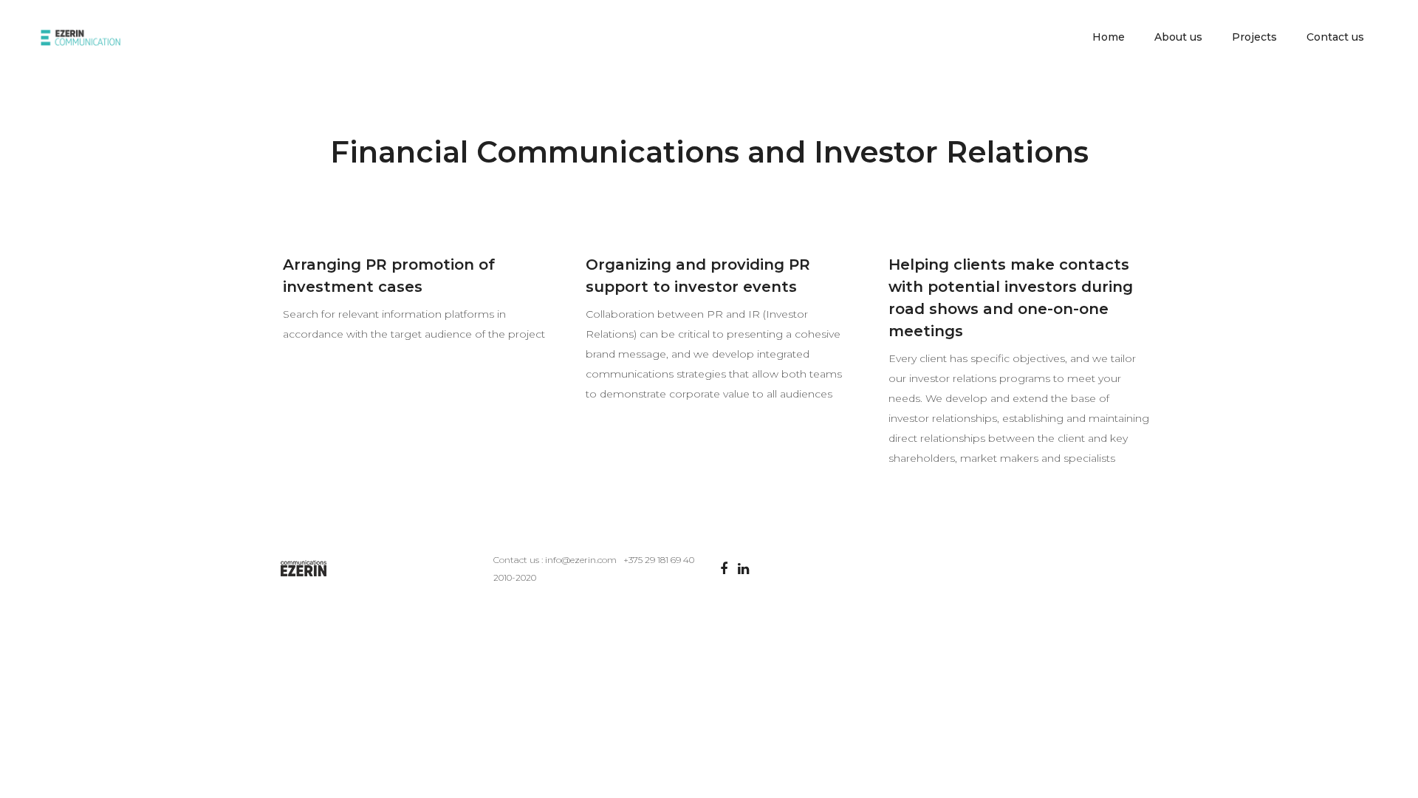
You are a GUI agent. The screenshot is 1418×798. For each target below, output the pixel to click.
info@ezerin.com (581, 559)
